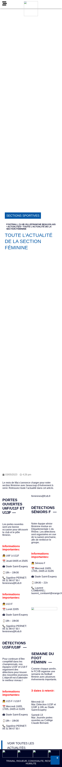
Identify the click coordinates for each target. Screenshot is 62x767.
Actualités (14, 227)
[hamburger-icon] (4, 4)
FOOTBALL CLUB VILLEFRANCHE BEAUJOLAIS (31, 224)
